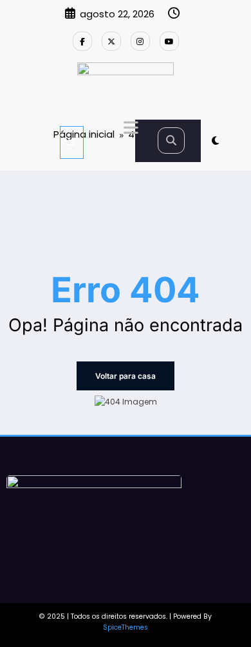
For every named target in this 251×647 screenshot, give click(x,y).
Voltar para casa (125, 376)
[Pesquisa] (171, 140)
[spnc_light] (215, 140)
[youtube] (169, 41)
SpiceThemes (125, 627)
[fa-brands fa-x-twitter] (111, 41)
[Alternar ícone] (129, 129)
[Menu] (72, 142)
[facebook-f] (82, 41)
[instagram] (140, 41)
